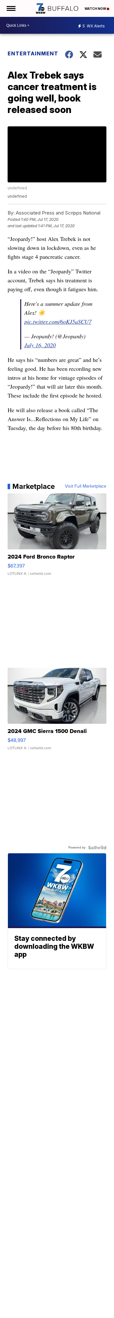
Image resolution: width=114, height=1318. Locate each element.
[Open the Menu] (10, 8)
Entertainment (32, 53)
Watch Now (96, 9)
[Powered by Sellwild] (97, 847)
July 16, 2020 (40, 345)
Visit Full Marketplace (85, 486)
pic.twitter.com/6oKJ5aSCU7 (58, 321)
